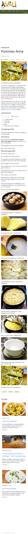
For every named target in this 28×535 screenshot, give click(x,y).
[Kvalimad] (9, 4)
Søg (26, 12)
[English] (3, 8)
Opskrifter (3, 11)
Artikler (9, 11)
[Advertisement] (14, 29)
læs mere (5, 429)
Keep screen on (14, 116)
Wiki (14, 11)
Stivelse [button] (11, 391)
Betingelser (8, 532)
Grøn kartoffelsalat (9, 421)
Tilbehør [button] (17, 391)
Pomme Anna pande (10, 109)
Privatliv (3, 532)
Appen (22, 11)
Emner (17, 11)
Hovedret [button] (4, 391)
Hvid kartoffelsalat (9, 488)
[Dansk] (1, 8)
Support (12, 532)
